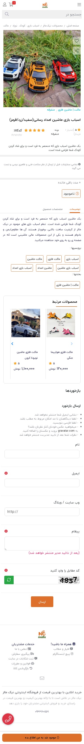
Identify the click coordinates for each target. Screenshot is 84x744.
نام (77, 444)
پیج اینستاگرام (62, 654)
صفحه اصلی (73, 25)
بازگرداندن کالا (21, 668)
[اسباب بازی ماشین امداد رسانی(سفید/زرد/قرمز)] (42, 634)
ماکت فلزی (54, 259)
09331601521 (42, 711)
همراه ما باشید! (61, 644)
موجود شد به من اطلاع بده (41, 737)
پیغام (76, 531)
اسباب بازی (72, 259)
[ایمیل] (42, 678)
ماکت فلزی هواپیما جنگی (62, 355)
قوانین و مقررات (21, 663)
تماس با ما (21, 649)
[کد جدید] (9, 580)
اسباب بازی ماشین (68, 268)
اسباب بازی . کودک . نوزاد (26, 25)
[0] (11, 5)
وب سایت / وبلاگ (67, 502)
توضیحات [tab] (75, 209)
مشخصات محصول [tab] (52, 209)
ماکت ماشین (34, 259)
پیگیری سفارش (21, 654)
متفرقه (51, 109)
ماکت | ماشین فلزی (69, 109)
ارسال (42, 602)
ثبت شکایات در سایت (21, 658)
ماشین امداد (44, 268)
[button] (12, 344)
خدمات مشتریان (23, 644)
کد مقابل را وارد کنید (65, 570)
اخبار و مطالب (62, 649)
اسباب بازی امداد (22, 268)
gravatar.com (66, 430)
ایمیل (76, 473)
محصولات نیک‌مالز (53, 25)
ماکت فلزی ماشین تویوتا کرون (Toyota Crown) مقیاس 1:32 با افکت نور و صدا (26, 355)
